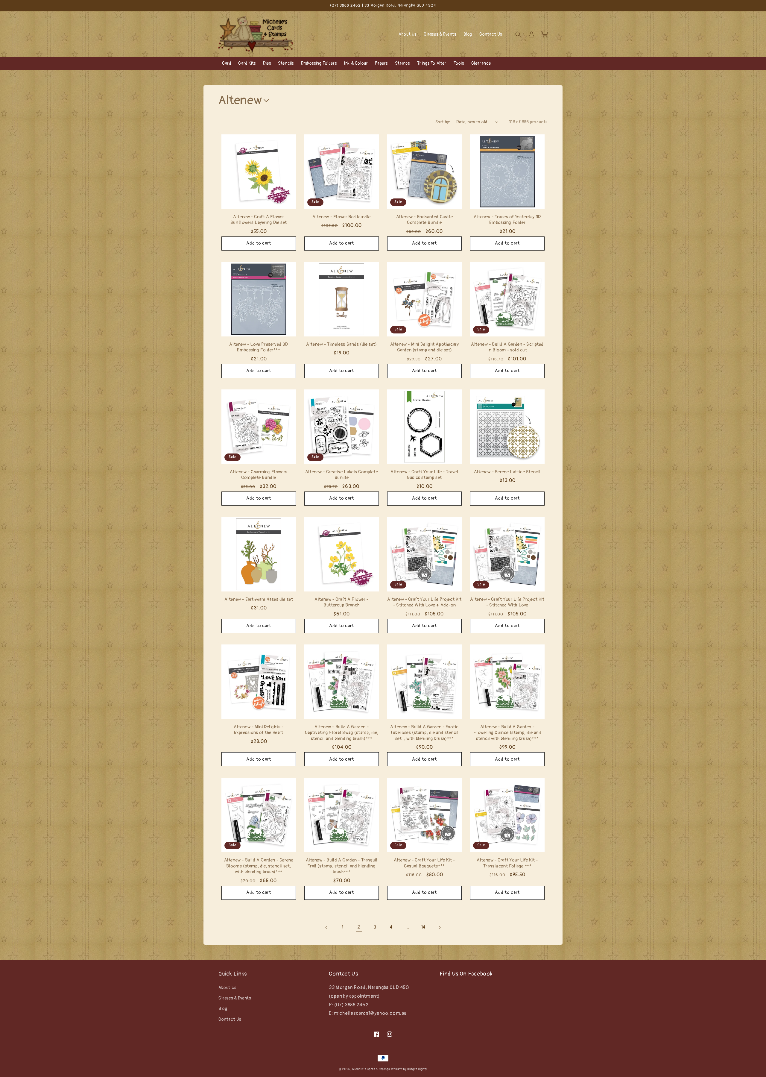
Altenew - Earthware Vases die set (258, 599)
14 (423, 927)
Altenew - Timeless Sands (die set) (341, 344)
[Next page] (439, 927)
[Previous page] (326, 927)
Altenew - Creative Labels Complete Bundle (341, 475)
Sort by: (442, 122)
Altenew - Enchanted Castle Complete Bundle (424, 220)
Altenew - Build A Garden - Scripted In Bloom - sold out (507, 347)
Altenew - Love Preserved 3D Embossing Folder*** (258, 347)
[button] (518, 34)
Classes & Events (234, 998)
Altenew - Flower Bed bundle (341, 217)
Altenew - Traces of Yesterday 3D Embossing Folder (507, 220)
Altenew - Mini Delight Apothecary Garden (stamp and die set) (424, 347)
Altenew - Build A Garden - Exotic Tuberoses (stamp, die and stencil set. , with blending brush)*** (424, 732)
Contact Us (229, 1019)
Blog (222, 1008)
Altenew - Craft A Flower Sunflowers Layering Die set (258, 220)
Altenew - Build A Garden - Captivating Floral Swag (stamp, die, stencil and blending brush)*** (342, 732)
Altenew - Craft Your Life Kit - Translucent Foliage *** (507, 863)
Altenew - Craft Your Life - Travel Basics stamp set (424, 475)
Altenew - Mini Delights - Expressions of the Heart (259, 730)
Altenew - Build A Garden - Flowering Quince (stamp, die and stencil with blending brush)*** (507, 732)
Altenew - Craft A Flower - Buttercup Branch (341, 602)
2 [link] (358, 927)
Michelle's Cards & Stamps (371, 1069)
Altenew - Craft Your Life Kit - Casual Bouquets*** (424, 863)
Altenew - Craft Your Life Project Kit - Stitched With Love (507, 602)
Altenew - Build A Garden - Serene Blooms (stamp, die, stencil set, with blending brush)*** (259, 866)
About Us (227, 987)
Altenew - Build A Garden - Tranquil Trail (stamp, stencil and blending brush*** (342, 866)
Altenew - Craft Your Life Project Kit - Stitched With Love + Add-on (424, 602)
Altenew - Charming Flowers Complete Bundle (259, 475)
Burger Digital (417, 1069)
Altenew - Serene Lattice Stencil (507, 472)
